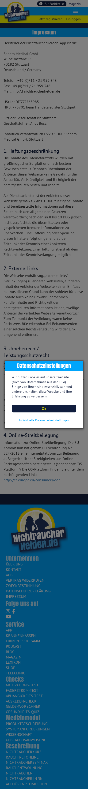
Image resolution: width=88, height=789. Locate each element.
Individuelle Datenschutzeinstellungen (44, 420)
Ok (44, 408)
